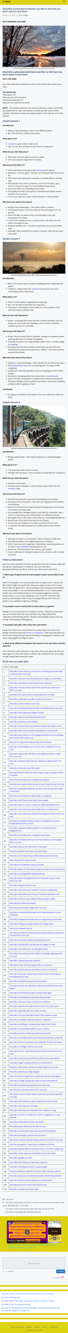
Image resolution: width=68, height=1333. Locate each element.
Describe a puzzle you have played (24, 721)
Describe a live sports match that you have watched (31, 683)
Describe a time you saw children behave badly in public (32, 899)
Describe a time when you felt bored (24, 768)
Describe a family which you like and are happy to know (32, 944)
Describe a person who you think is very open (28, 847)
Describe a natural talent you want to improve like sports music (35, 726)
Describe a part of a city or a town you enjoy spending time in (35, 805)
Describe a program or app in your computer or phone (32, 1144)
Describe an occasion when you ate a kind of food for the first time (37, 784)
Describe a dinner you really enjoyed (24, 1072)
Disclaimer (28, 1327)
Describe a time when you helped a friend (27, 712)
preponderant (17, 365)
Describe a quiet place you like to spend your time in (31, 699)
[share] (44, 1222)
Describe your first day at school (23, 860)
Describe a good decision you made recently (28, 1011)
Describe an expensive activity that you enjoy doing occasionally (36, 919)
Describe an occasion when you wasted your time (30, 940)
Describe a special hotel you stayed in (25, 960)
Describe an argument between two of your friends (30, 742)
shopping (14, 344)
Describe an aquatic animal (21, 928)
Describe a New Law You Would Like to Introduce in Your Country (28, 1294)
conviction (35, 289)
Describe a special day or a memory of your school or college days (37, 1149)
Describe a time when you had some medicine (28, 1162)
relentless (12, 488)
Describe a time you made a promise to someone (30, 1002)
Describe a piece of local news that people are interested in (34, 730)
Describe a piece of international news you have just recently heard (37, 869)
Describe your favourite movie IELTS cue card (28, 1089)
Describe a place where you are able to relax (28, 1126)
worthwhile (25, 547)
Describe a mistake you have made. (24, 1189)
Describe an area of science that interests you (28, 1185)
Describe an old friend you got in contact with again (31, 993)
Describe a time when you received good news (29, 949)
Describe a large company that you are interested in (31, 1063)
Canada (11, 144)
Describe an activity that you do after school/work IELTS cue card (36, 708)
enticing (39, 170)
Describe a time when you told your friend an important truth (35, 894)
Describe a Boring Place (11, 1297)
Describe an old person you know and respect (28, 981)
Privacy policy (53, 1327)
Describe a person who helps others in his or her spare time (34, 1006)
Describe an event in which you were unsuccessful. (30, 1033)
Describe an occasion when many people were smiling (32, 694)
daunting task (52, 376)
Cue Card (9, 1199)
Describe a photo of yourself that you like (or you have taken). (35, 1058)
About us (44, 1327)
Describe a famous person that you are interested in (31, 1180)
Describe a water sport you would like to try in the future (33, 1153)
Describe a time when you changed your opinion (29, 780)
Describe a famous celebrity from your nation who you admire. (35, 1171)
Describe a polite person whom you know (27, 1122)
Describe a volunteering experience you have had (30, 1085)
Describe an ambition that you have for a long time (30, 1020)
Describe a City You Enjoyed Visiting (15, 1304)
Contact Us (37, 1327)
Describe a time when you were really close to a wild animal (34, 809)
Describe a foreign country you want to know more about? (33, 1081)
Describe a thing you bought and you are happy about (31, 924)
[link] (9, 1223)
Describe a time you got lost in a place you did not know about (35, 1076)
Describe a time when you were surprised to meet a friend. (34, 1101)
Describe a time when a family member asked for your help (34, 1067)
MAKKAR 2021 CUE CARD (18, 1205)
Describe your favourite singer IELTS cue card (28, 908)
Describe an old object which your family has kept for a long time (36, 1037)
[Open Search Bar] (64, 1)
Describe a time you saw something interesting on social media (35, 678)
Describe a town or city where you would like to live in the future (36, 1042)
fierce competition (35, 633)
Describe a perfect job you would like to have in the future (33, 969)
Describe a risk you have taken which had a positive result (33, 1015)
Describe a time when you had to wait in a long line (30, 796)
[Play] (54, 1238)
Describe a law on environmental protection (28, 717)
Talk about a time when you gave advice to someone (31, 965)
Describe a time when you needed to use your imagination (33, 890)
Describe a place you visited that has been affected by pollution (35, 1176)
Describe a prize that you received (23, 1106)
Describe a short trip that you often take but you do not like (34, 856)
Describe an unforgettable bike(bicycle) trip (27, 874)
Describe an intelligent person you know (26, 1046)
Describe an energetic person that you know (28, 1135)
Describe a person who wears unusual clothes (28, 851)
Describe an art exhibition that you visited (27, 865)
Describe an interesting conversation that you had (30, 997)
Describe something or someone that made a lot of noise (33, 1024)
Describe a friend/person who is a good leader (28, 1167)
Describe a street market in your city (24, 703)
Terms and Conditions (17, 1327)
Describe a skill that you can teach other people (29, 800)
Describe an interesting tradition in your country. (29, 1028)
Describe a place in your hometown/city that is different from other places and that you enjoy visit (27, 1223)
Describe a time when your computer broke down (30, 835)
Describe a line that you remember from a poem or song (33, 1110)
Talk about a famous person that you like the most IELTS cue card (36, 1140)
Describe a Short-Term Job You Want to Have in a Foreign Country (28, 1301)
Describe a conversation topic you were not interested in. (33, 1131)
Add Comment (60, 1271)
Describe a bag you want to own (23, 885)
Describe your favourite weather (23, 903)
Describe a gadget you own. (21, 1158)
